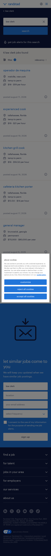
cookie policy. (41, 275)
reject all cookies (25, 289)
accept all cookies (25, 296)
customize (25, 282)
